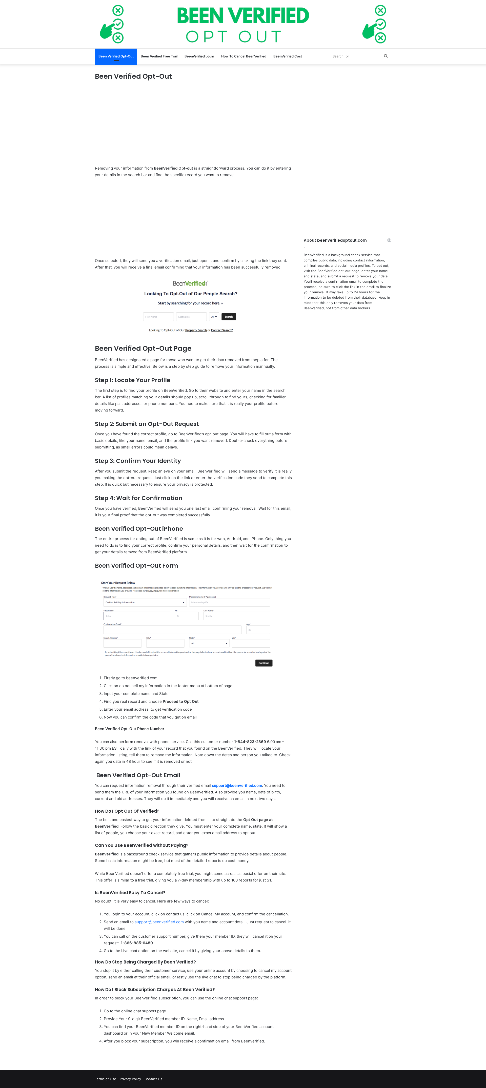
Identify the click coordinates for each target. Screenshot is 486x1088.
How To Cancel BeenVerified (243, 56)
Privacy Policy (130, 1079)
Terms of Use (105, 1079)
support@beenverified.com (159, 921)
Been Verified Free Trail (159, 56)
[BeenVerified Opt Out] (243, 24)
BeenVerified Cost (287, 56)
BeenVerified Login (199, 56)
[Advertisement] (193, 127)
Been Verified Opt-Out (116, 56)
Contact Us (153, 1079)
